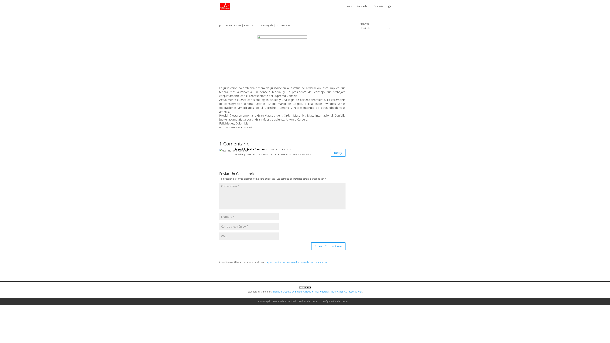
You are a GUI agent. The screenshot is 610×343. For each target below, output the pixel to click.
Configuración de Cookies (335, 301)
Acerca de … (363, 6)
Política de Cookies (309, 301)
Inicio (349, 6)
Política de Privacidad (284, 301)
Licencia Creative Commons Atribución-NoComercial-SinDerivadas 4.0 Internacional (317, 291)
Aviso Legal (264, 301)
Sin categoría (266, 25)
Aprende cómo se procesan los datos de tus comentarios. (297, 262)
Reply (338, 153)
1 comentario (283, 25)
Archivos (364, 23)
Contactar (379, 6)
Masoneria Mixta (232, 25)
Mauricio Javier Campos (250, 149)
